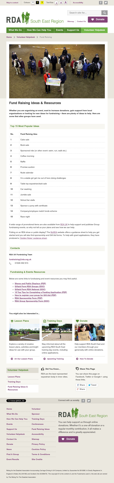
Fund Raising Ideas (41, 429)
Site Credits (37, 459)
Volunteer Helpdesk (94, 30)
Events (59, 30)
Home (9, 409)
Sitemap (70, 21)
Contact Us (81, 21)
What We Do (15, 30)
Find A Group (13, 454)
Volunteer (36, 409)
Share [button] (83, 385)
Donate (10, 444)
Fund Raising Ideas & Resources (18, 388)
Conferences (38, 424)
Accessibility (38, 434)
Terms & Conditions (41, 454)
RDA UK (63, 225)
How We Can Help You (39, 30)
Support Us (73, 30)
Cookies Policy (39, 449)
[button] (16, 401)
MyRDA (54, 232)
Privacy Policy (38, 444)
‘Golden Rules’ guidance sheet (33, 238)
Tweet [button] (94, 385)
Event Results (13, 459)
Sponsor (36, 414)
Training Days (14, 382)
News (9, 449)
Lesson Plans (14, 377)
